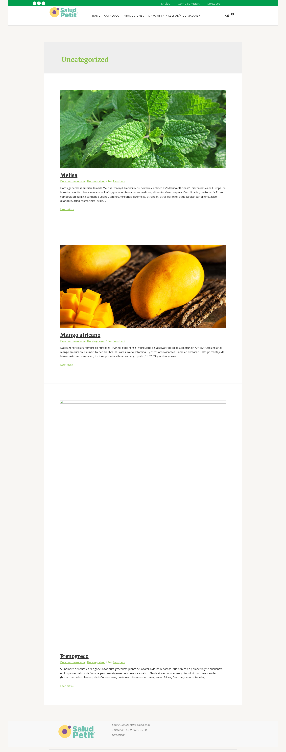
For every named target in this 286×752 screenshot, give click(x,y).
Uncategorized (96, 181)
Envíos (165, 3)
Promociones (133, 15)
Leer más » (67, 209)
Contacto (213, 3)
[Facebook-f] (126, 741)
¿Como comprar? (188, 3)
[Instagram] (114, 741)
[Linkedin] (137, 741)
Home (96, 15)
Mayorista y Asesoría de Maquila (174, 15)
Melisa (68, 175)
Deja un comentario (72, 181)
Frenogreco (74, 656)
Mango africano (80, 335)
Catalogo (111, 15)
